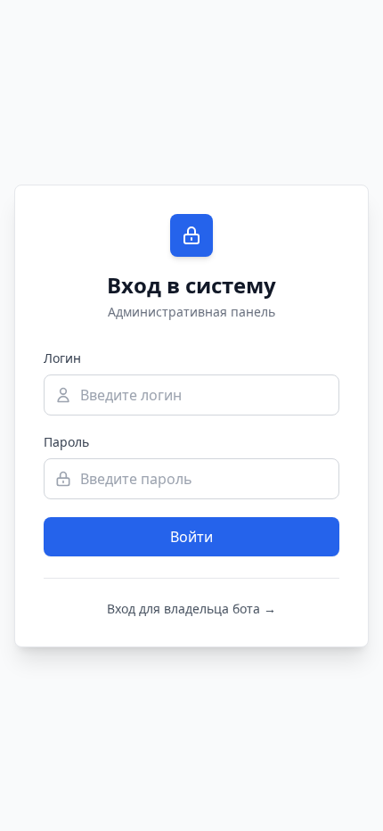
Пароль (66, 441)
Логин (62, 358)
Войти (191, 537)
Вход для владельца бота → (191, 608)
